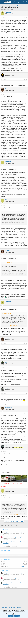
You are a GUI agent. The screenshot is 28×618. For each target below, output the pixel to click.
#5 (26, 205)
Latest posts (4, 529)
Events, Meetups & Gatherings (10, 546)
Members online (5, 550)
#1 (26, 17)
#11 (26, 413)
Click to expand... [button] (14, 224)
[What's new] (23, 1)
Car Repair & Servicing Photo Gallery (12, 532)
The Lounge (5, 539)
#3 (26, 94)
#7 (26, 307)
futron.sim (4, 9)
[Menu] (2, 2)
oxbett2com (24, 566)
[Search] (26, 1)
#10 (26, 393)
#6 (26, 256)
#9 (26, 367)
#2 (26, 79)
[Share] (25, 18)
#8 (26, 343)
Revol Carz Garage (7, 534)
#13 (26, 495)
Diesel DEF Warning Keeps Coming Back (13, 537)
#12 (26, 451)
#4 (26, 167)
